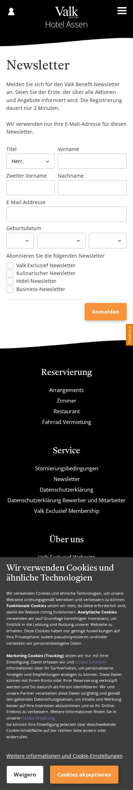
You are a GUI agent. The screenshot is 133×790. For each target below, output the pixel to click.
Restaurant (67, 411)
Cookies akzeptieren (84, 774)
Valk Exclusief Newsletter (46, 265)
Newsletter (67, 478)
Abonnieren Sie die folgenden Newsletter (55, 255)
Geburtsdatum (23, 228)
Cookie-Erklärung (38, 718)
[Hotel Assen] (66, 17)
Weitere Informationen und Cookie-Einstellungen (64, 755)
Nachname (71, 175)
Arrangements (66, 389)
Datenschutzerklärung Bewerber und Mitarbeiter (66, 500)
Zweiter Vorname (26, 175)
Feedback (129, 334)
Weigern (25, 774)
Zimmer (66, 400)
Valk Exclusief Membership (66, 510)
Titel (11, 149)
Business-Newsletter (40, 289)
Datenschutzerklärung (66, 489)
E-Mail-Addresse (25, 202)
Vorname (68, 149)
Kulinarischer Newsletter (46, 273)
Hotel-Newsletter (36, 281)
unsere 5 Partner (90, 662)
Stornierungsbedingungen (66, 468)
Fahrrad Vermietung (66, 421)
